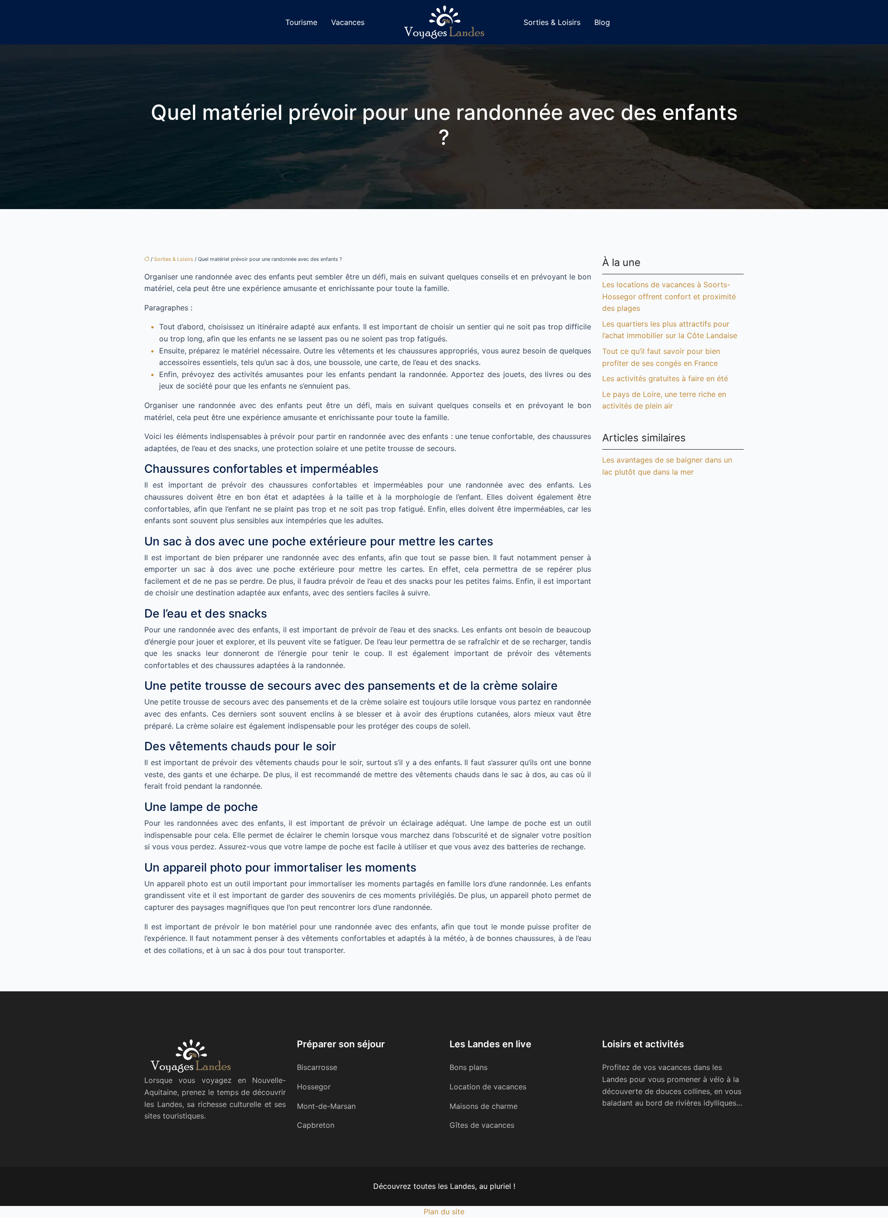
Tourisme (301, 22)
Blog (602, 22)
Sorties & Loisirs (552, 22)
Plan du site (444, 1211)
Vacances (347, 22)
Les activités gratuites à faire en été (665, 378)
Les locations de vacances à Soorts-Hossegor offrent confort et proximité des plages (669, 296)
